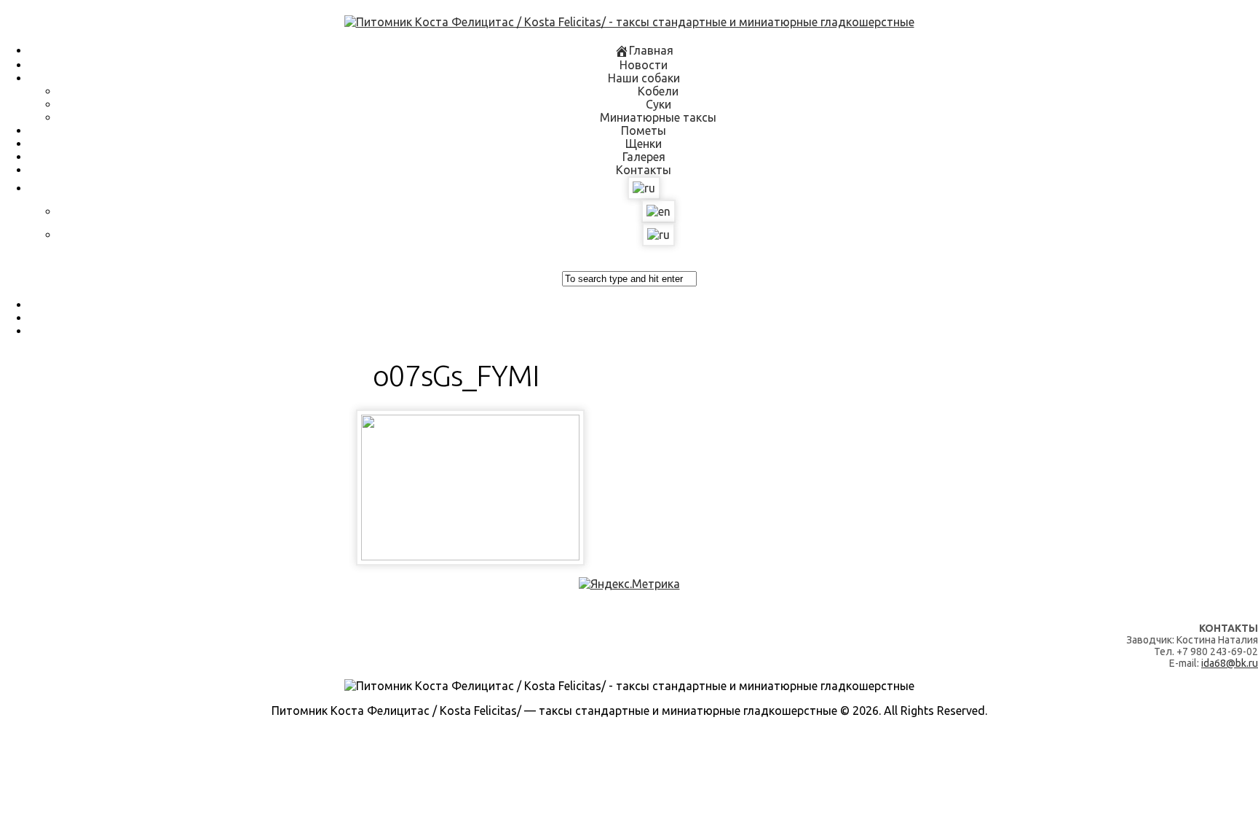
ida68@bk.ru (1229, 663)
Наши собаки (644, 78)
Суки (658, 104)
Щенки (643, 143)
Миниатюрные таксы (658, 117)
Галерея (643, 156)
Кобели (658, 91)
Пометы (643, 130)
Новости (644, 64)
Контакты (643, 169)
